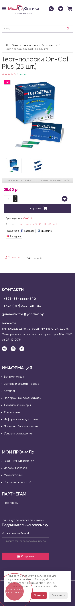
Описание (14, 257)
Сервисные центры (17, 405)
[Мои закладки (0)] (60, 8)
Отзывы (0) (36, 258)
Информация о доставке (21, 419)
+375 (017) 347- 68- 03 (22, 306)
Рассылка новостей (17, 482)
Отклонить (58, 595)
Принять (39, 595)
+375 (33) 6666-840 (20, 298)
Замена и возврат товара (21, 383)
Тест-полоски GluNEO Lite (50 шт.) (56, 181)
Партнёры (11, 503)
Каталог (9, 391)
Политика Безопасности (21, 426)
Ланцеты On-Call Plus (19, 181)
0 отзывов (22, 74)
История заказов (15, 468)
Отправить (27, 556)
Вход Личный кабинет (19, 461)
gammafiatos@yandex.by (23, 314)
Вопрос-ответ (14, 376)
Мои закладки (13, 475)
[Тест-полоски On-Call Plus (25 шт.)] (37, 116)
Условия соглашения (18, 433)
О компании (12, 412)
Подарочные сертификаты (22, 398)
